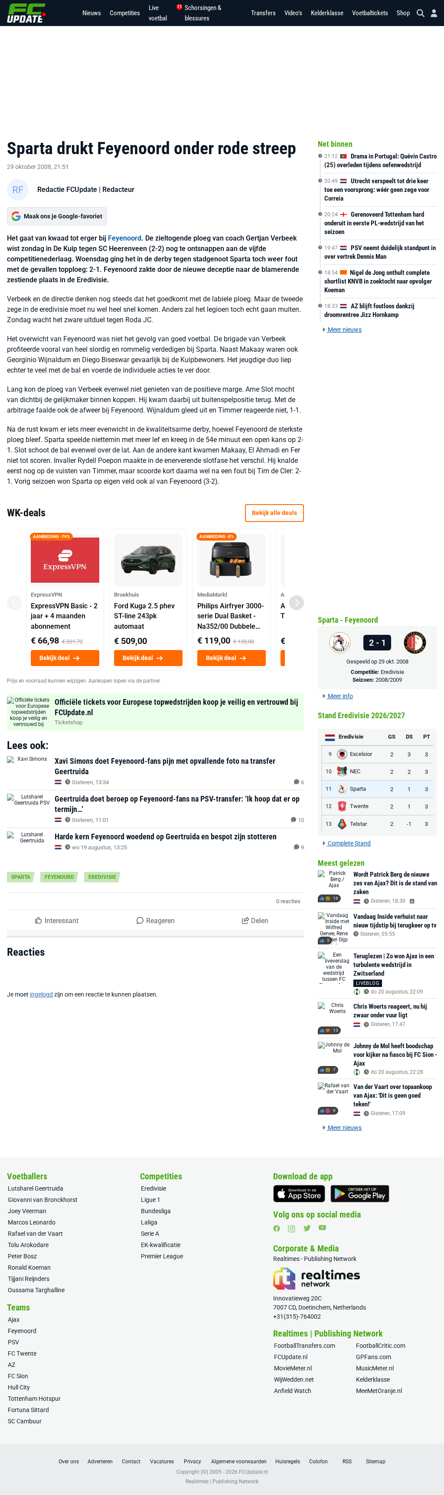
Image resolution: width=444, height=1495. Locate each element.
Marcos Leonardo (32, 1222)
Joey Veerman (27, 1211)
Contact (131, 1462)
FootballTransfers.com (304, 1345)
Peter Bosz (22, 1256)
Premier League (162, 1256)
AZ (11, 1364)
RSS (347, 1462)
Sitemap (375, 1462)
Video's (293, 13)
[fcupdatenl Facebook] (277, 1228)
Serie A (150, 1233)
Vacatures (162, 1462)
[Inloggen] (430, 13)
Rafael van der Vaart (35, 1233)
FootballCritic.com (380, 1345)
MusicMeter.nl (375, 1368)
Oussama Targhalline (36, 1290)
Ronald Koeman (29, 1267)
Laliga (149, 1222)
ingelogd (41, 994)
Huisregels (287, 1462)
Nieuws (91, 13)
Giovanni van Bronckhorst (43, 1199)
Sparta (20, 877)
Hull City (19, 1387)
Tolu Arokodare (28, 1244)
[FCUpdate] (26, 13)
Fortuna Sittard (28, 1409)
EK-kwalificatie (160, 1244)
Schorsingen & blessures (203, 13)
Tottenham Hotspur (34, 1398)
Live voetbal (162, 13)
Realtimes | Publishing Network (222, 1481)
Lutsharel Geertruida (35, 1188)
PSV (13, 1342)
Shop (403, 13)
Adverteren (100, 1462)
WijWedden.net (294, 1379)
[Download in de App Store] (299, 1193)
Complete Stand (348, 843)
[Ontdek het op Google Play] (359, 1193)
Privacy (192, 1462)
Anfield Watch (292, 1390)
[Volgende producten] (296, 602)
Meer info (339, 696)
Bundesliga (156, 1211)
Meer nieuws (344, 329)
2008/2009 (388, 680)
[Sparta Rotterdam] (340, 642)
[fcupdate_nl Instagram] (291, 1228)
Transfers (263, 13)
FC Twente (22, 1353)
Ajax (14, 1319)
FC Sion (18, 1376)
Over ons (69, 1462)
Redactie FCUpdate (67, 189)
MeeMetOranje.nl (379, 1390)
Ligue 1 (150, 1199)
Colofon (318, 1462)
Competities (125, 13)
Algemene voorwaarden (239, 1462)
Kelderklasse (327, 13)
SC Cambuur (25, 1421)
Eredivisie (102, 877)
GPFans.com (373, 1356)
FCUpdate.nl (290, 1356)
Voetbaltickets (370, 13)
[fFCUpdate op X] (307, 1228)
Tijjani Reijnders (28, 1278)
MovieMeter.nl (293, 1368)
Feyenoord (124, 238)
